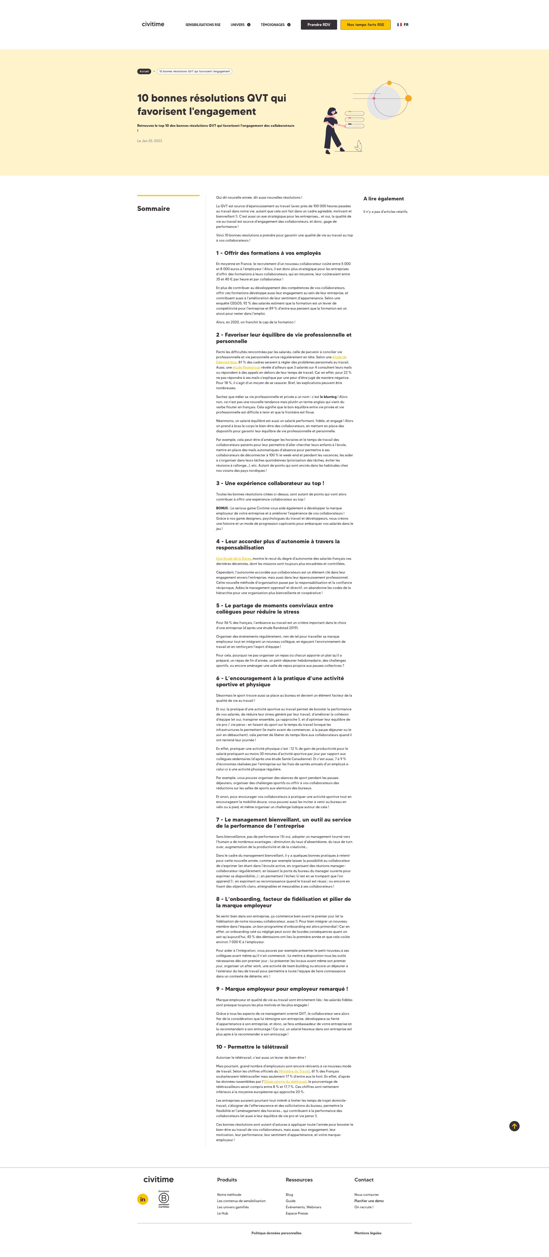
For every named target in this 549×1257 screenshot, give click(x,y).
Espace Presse (297, 1213)
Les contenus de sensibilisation (241, 1201)
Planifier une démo (369, 1201)
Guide (291, 1201)
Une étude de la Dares (233, 559)
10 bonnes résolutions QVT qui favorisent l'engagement (194, 71)
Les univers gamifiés (233, 1207)
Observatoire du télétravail (285, 1082)
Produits (227, 1180)
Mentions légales (368, 1233)
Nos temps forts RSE (365, 24)
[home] (150, 25)
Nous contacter (366, 1195)
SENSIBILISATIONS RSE (203, 25)
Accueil (144, 71)
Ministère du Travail (294, 1071)
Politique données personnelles (277, 1233)
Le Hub (222, 1213)
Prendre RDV (319, 24)
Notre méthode (229, 1195)
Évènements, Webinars (303, 1207)
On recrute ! (363, 1207)
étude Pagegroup (246, 367)
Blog (289, 1195)
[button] (240, 25)
